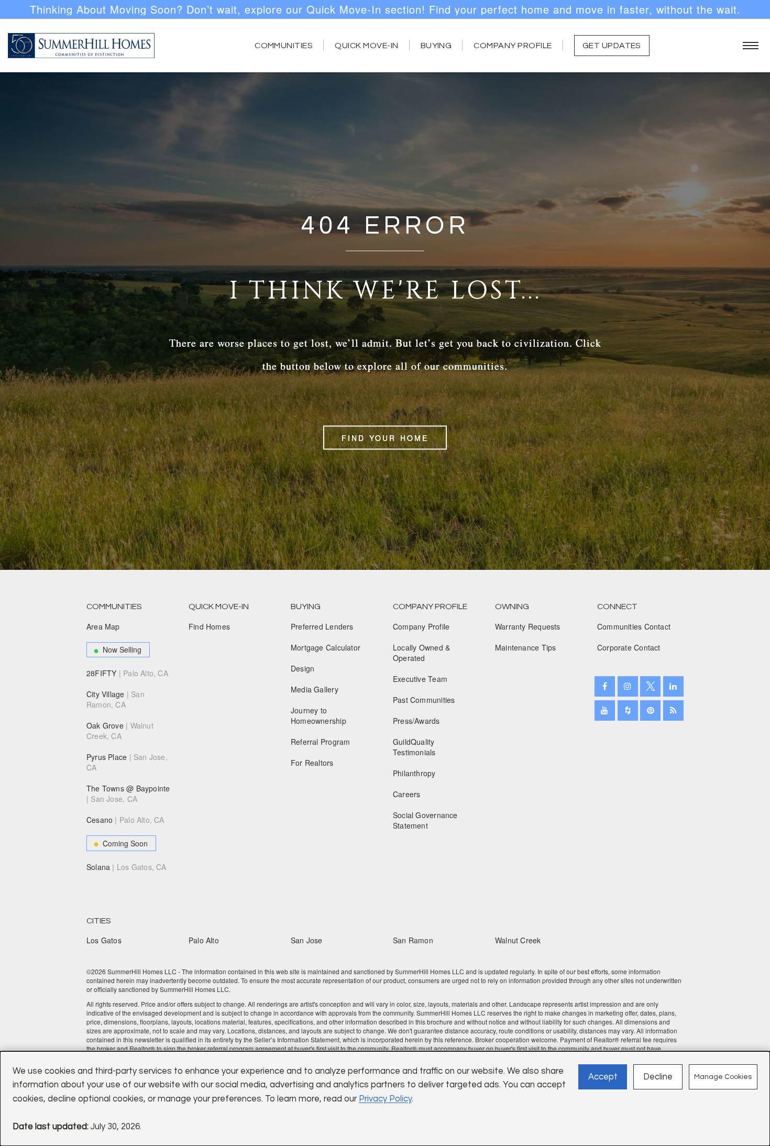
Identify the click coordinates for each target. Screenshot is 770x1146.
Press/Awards (416, 720)
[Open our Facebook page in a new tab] (605, 686)
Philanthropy (414, 773)
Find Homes (209, 626)
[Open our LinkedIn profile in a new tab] (673, 686)
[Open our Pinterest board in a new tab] (650, 710)
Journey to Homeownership (318, 715)
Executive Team (420, 679)
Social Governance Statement (425, 820)
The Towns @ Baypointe (128, 793)
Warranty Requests (527, 626)
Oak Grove (119, 730)
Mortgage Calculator (325, 647)
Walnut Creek (518, 940)
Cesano (125, 819)
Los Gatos (104, 940)
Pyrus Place (127, 762)
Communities (284, 45)
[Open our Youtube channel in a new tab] (605, 710)
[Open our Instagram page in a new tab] (628, 686)
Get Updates (611, 45)
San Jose (307, 940)
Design (302, 668)
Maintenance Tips (525, 647)
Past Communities (424, 700)
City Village (115, 699)
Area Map (103, 626)
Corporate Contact (629, 647)
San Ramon (413, 940)
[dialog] (385, 1098)
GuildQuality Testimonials (414, 746)
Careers (406, 794)
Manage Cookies (723, 1077)
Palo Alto (204, 940)
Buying (436, 45)
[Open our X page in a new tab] (650, 686)
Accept (603, 1076)
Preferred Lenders (322, 626)
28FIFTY (127, 673)
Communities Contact (633, 626)
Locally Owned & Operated (421, 652)
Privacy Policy (385, 1098)
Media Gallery (314, 689)
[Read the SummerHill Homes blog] (673, 710)
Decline (658, 1076)
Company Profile (513, 45)
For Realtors (312, 762)
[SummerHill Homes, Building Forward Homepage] (81, 45)
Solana (126, 867)
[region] (385, 9)
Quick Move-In (366, 45)
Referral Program (320, 741)
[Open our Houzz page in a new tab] (628, 710)
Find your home (385, 437)
